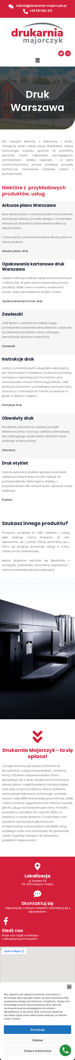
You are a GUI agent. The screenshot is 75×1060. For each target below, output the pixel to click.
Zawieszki (8, 346)
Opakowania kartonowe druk (22, 301)
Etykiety (7, 500)
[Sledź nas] (6, 921)
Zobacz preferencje (37, 1051)
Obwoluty (8, 450)
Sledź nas (12, 930)
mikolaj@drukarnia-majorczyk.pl (41, 6)
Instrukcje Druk (12, 405)
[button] (69, 987)
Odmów (37, 1040)
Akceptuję (37, 1029)
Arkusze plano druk (15, 251)
